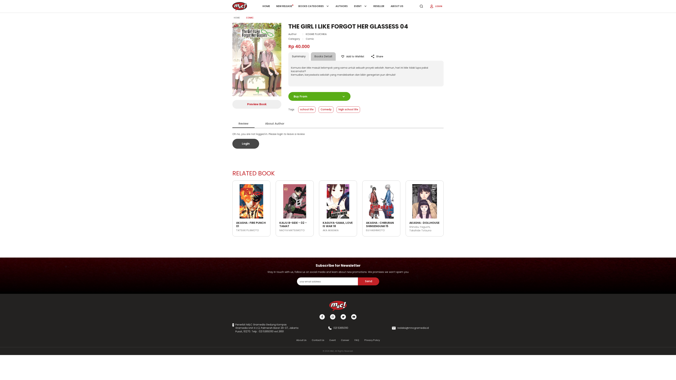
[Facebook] (322, 316)
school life (307, 109)
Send (368, 281)
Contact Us (318, 340)
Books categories (311, 8)
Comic (250, 17)
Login (438, 6)
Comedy (326, 109)
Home (266, 6)
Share (379, 56)
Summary (299, 56)
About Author (274, 124)
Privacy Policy (372, 340)
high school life (348, 109)
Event (361, 8)
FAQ (357, 340)
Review (243, 124)
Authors (342, 6)
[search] (421, 6)
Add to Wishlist (355, 56)
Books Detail (323, 56)
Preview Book (257, 104)
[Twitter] (343, 316)
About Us (397, 6)
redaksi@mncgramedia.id (413, 328)
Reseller (378, 6)
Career (345, 340)
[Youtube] (353, 316)
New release (284, 6)
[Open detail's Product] (251, 200)
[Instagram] (332, 316)
